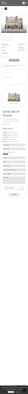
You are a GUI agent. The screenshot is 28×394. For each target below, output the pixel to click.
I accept (11, 391)
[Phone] (23, 3)
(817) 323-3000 (6, 124)
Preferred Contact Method (9, 152)
